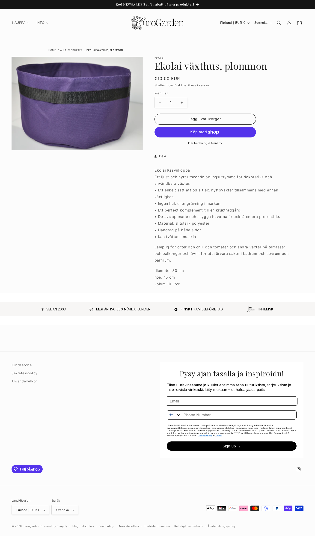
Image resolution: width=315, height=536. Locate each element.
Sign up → (232, 446)
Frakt (178, 85)
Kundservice (22, 365)
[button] (279, 23)
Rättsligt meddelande (188, 526)
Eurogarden (31, 526)
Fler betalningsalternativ (205, 143)
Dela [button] (162, 156)
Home (52, 50)
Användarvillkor (24, 381)
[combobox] (174, 415)
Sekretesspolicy (25, 373)
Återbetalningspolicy (222, 526)
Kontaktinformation (157, 526)
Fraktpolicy (106, 526)
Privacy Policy (205, 435)
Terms (218, 435)
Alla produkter (71, 50)
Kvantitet (161, 93)
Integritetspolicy (83, 526)
